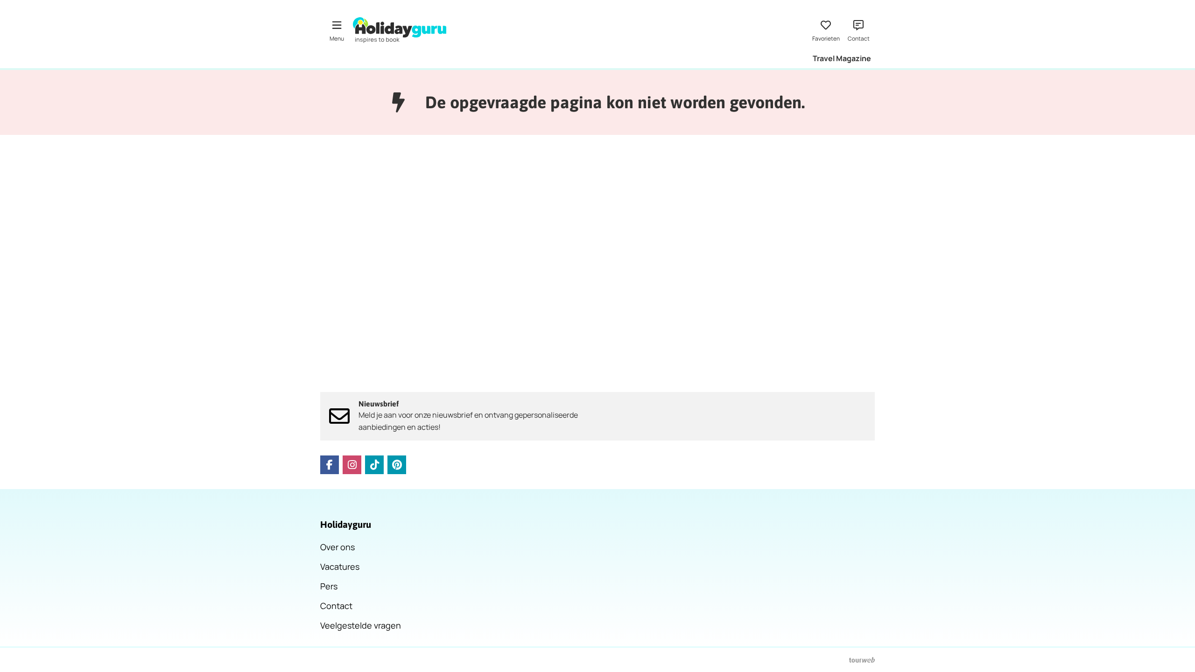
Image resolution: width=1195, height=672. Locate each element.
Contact (336, 605)
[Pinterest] (396, 464)
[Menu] (336, 29)
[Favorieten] (825, 29)
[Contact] (858, 29)
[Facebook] (329, 464)
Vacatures (339, 566)
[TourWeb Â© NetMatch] (862, 660)
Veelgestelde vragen (360, 625)
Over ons (337, 547)
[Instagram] (352, 464)
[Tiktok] (374, 464)
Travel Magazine (842, 58)
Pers (328, 586)
